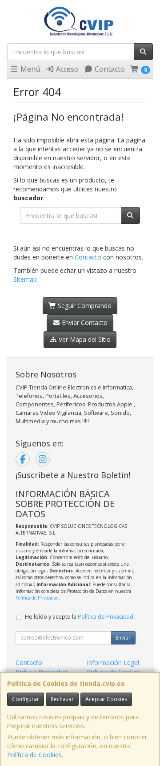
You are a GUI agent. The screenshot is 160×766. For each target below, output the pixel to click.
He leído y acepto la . (80, 616)
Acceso (66, 69)
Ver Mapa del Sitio (84, 339)
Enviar (123, 637)
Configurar (25, 699)
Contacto (109, 69)
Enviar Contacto (84, 322)
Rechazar (62, 699)
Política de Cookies (34, 754)
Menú (29, 69)
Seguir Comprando (84, 305)
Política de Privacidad (37, 598)
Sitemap (25, 279)
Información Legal (113, 662)
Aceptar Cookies (106, 699)
